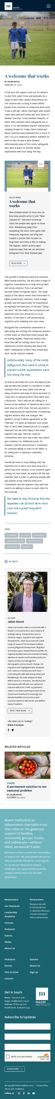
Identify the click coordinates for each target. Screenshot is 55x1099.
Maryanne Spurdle (38, 904)
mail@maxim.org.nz (20, 1001)
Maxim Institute (34, 541)
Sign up (34, 972)
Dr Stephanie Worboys (40, 911)
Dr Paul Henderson (38, 907)
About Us (10, 948)
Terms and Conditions (14, 1089)
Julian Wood (15, 795)
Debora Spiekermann (39, 917)
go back (13, 561)
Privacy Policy (42, 1086)
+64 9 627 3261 (18, 998)
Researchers (11, 899)
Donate (34, 959)
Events (8, 935)
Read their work (18, 711)
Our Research (12, 906)
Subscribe (13, 1069)
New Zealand (12, 547)
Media (8, 942)
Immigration (39, 535)
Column (11, 783)
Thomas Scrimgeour (39, 914)
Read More (16, 263)
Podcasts (10, 929)
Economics (11, 535)
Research (27, 547)
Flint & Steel (11, 972)
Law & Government (15, 541)
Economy (25, 535)
